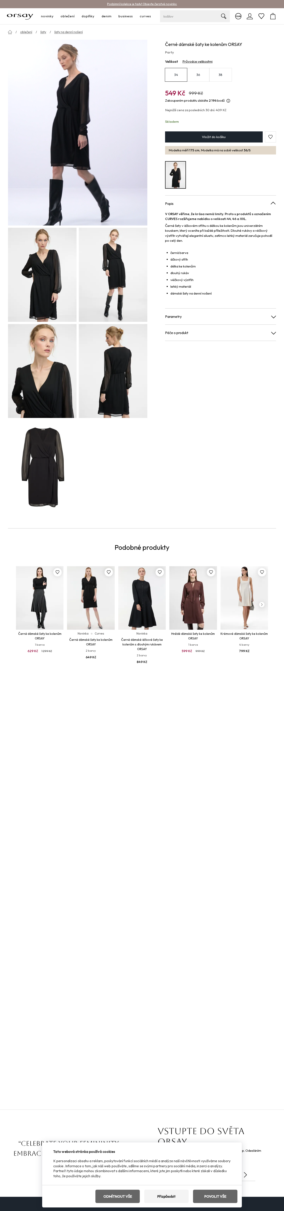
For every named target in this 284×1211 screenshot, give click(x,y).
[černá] (175, 175)
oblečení (26, 32)
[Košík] (273, 16)
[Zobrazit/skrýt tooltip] (228, 100)
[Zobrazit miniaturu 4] (113, 371)
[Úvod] (10, 32)
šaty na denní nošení (68, 32)
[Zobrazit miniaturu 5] (42, 467)
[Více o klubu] (238, 16)
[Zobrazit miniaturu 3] (42, 371)
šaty (43, 32)
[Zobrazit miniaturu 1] (42, 275)
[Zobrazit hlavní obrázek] (77, 133)
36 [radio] (198, 75)
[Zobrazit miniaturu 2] (113, 275)
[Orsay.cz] (20, 16)
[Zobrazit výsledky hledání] (223, 16)
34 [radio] (176, 75)
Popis (169, 203)
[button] (270, 136)
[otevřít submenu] (54, 16)
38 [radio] (221, 75)
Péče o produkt (176, 332)
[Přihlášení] (250, 16)
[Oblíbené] (261, 16)
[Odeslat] (245, 1174)
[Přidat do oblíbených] (57, 572)
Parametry (173, 316)
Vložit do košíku (214, 137)
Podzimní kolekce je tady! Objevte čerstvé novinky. (142, 4)
